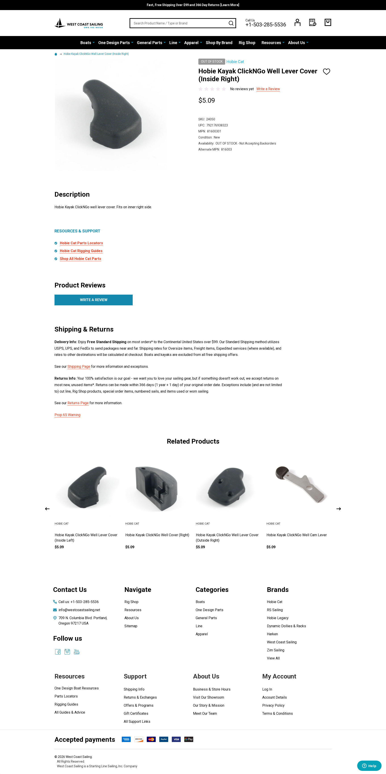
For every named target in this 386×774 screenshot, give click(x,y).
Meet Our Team (205, 713)
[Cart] (327, 22)
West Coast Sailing (282, 642)
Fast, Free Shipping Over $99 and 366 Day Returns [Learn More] (193, 5)
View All (273, 658)
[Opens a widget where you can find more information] (369, 766)
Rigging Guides (66, 704)
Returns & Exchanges (140, 697)
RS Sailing (275, 610)
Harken (272, 634)
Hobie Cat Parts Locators (81, 243)
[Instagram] (67, 652)
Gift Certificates (136, 713)
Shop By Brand (219, 42)
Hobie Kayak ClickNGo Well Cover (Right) (157, 535)
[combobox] (183, 23)
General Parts (149, 42)
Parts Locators (66, 696)
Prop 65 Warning (67, 415)
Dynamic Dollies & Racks (286, 626)
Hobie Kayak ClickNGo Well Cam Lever (296, 535)
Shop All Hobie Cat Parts (80, 259)
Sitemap (130, 626)
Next (338, 509)
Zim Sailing (275, 650)
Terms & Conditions (277, 713)
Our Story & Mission (208, 705)
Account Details (274, 697)
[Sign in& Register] (297, 22)
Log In (267, 689)
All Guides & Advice (70, 712)
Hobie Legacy (278, 618)
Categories (212, 589)
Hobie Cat (274, 602)
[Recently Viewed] (312, 22)
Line (173, 42)
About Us (296, 42)
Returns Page (78, 403)
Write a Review (268, 89)
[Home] (57, 53)
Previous (47, 509)
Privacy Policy (273, 705)
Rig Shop (247, 42)
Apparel (191, 42)
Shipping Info (134, 689)
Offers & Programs (138, 705)
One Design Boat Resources (77, 688)
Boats (85, 42)
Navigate (137, 589)
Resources (271, 42)
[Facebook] (58, 652)
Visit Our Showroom (208, 697)
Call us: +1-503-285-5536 (79, 602)
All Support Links (137, 721)
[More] (93, 42)
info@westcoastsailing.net (79, 610)
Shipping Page (78, 366)
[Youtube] (76, 652)
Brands (278, 589)
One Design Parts (114, 42)
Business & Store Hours (212, 689)
